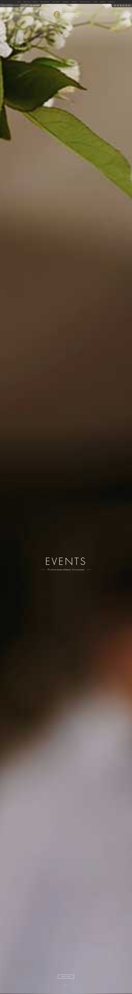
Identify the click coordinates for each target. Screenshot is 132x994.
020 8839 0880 (35, 5)
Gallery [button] (102, 2)
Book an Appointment (11, 5)
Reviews (35, 2)
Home (19, 2)
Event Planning (44, 2)
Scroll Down (66, 976)
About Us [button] (26, 2)
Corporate (66, 2)
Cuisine (95, 2)
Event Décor (56, 2)
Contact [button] (111, 2)
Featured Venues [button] (84, 2)
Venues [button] (74, 2)
